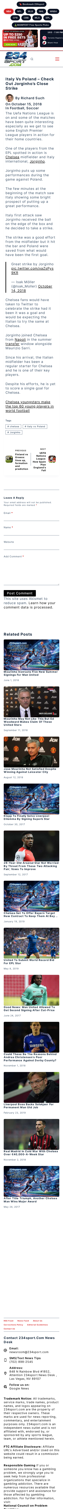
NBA (8, 11)
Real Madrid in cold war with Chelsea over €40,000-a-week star (31, 1153)
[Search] (32, 59)
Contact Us (9, 1329)
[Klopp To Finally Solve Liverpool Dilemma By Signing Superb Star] (31, 799)
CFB (15, 17)
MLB (30, 11)
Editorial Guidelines (37, 1325)
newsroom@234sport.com (29, 1352)
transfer (12, 344)
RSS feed (8, 1321)
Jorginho (37, 161)
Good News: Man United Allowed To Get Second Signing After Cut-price (29, 1009)
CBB (26, 17)
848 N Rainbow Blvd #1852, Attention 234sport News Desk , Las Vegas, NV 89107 (33, 1375)
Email (8, 513)
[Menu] (57, 59)
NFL (19, 11)
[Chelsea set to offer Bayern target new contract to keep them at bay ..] (31, 896)
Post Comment (20, 593)
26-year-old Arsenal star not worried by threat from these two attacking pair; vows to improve (31, 866)
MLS (37, 17)
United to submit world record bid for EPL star (29, 961)
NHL (41, 11)
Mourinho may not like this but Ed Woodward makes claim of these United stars (29, 721)
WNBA (53, 11)
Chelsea (12, 157)
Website (9, 541)
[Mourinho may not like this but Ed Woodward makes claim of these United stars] (31, 701)
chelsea (13, 426)
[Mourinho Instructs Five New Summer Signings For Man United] (31, 654)
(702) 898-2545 (21, 1361)
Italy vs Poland (35, 426)
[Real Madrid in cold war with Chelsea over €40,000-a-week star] (31, 1134)
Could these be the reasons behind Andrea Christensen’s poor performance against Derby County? (30, 1057)
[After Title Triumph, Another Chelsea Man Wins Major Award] (31, 1181)
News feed (23, 1321)
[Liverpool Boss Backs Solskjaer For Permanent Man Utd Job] (31, 1087)
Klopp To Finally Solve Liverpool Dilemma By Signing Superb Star (27, 817)
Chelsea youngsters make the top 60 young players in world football (29, 406)
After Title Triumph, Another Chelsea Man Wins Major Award (30, 1200)
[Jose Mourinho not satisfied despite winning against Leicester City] (31, 752)
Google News (19, 1388)
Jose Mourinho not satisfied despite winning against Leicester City (30, 770)
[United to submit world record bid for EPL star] (31, 943)
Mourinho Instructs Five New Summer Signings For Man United (31, 673)
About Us (37, 1321)
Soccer (32, 108)
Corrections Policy (13, 1325)
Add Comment (14, 556)
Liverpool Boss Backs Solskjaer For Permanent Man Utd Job (29, 1106)
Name (8, 527)
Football (17, 108)
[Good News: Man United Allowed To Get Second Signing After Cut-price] (31, 990)
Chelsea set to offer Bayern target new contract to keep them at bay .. (31, 914)
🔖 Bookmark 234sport (31, 4)
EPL (48, 17)
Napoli (20, 339)
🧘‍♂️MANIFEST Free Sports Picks (31, 25)
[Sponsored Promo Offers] (20, 38)
